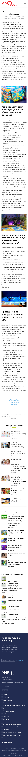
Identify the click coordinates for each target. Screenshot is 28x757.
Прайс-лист (6, 697)
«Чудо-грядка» (7, 729)
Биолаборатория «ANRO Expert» (13, 724)
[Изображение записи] (5, 434)
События (6, 714)
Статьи (8, 416)
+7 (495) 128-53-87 (6, 677)
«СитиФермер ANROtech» (11, 727)
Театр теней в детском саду (16, 553)
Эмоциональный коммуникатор (12, 738)
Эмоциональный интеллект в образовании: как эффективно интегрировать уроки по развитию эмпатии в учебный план (18, 464)
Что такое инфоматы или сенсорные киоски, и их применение (16, 547)
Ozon (7, 686)
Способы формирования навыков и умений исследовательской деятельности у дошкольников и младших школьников (18, 448)
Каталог (5, 694)
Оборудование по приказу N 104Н (15, 705)
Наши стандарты (8, 700)
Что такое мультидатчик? (16, 499)
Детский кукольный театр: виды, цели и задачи (17, 490)
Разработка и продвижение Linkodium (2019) (14, 755)
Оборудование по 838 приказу (14, 703)
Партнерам (6, 716)
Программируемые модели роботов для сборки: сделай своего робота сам (17, 562)
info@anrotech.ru (6, 679)
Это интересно (9, 711)
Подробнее (13, 753)
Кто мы (5, 708)
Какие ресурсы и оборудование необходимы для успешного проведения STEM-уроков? (18, 479)
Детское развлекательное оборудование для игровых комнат (16, 531)
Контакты (6, 719)
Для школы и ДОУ (12, 414)
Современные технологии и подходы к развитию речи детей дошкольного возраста (18, 434)
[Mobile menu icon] (25, 3)
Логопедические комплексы (12, 735)
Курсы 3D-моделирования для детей (16, 539)
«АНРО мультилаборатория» (12, 732)
